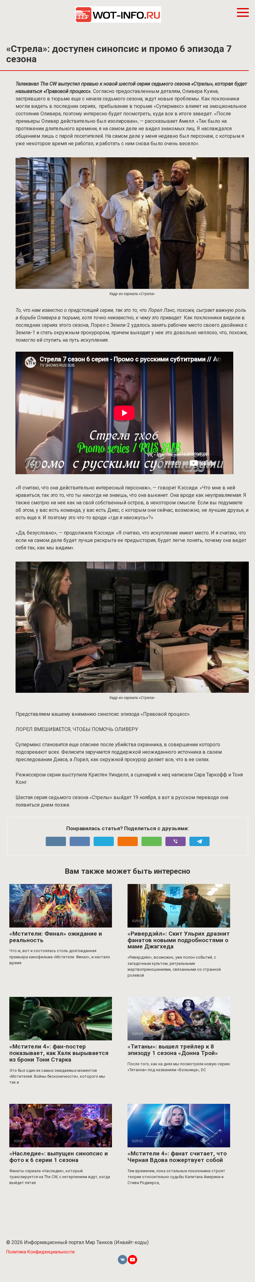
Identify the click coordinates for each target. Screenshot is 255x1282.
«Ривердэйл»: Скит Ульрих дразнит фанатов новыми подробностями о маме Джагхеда (179, 940)
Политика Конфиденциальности (40, 1252)
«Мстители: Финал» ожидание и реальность (55, 937)
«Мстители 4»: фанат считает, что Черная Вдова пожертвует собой (177, 1157)
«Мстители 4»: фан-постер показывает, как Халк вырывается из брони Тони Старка (59, 1053)
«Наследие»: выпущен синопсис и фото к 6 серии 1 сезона (58, 1157)
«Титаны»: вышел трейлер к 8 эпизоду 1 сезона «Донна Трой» (173, 1050)
